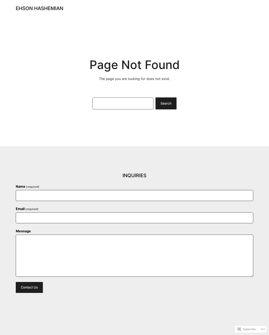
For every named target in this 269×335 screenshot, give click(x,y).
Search (166, 103)
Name (27, 187)
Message (23, 231)
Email (27, 209)
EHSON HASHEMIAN (39, 8)
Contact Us (29, 287)
